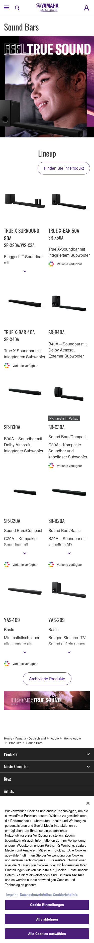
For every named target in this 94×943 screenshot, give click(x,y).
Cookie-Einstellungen (47, 904)
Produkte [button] (10, 754)
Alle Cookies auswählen (47, 933)
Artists (9, 791)
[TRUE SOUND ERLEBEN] (47, 700)
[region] (47, 869)
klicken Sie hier (72, 874)
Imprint (12, 894)
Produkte (15, 743)
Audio (55, 738)
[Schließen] (87, 803)
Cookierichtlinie (65, 894)
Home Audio (72, 738)
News (8, 779)
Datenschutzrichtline (36, 894)
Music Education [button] (16, 766)
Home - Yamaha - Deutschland (25, 738)
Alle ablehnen (47, 919)
